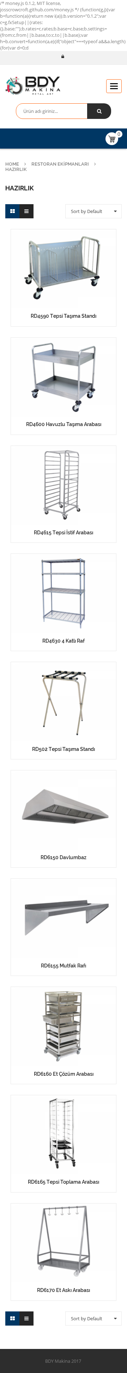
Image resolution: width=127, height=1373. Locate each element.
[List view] (26, 211)
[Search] (99, 111)
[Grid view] (12, 211)
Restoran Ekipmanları (60, 164)
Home (12, 164)
